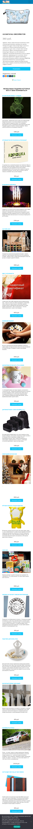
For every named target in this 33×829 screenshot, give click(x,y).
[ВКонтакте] (4, 76)
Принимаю (17, 826)
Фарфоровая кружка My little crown (13, 365)
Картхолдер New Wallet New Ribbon (13, 772)
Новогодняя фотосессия (9, 454)
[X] (10, 76)
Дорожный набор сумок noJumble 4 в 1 (13, 409)
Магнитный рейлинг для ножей (11, 683)
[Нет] (31, 821)
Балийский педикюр (8, 321)
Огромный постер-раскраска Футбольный (14, 140)
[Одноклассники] (6, 76)
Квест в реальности (8, 273)
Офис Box (5, 550)
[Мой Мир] (8, 76)
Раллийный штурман (8, 728)
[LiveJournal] (12, 76)
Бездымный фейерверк (9, 184)
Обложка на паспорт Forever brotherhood (15, 594)
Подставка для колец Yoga (10, 639)
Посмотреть (16, 69)
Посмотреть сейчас (16, 135)
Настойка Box (6, 229)
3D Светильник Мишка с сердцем (11, 95)
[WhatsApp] (14, 76)
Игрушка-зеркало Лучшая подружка (12, 505)
